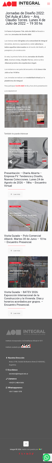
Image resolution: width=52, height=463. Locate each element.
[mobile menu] (48, 4)
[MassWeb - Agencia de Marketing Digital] (40, 449)
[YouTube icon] (25, 454)
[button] (46, 457)
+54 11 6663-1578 (15, 391)
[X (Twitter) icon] (22, 454)
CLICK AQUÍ (20, 86)
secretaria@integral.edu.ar (18, 374)
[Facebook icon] (19, 454)
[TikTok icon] (33, 454)
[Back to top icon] (26, 444)
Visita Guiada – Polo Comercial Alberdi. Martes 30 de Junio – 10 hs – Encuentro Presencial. (25, 239)
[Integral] (21, 4)
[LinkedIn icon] (27, 454)
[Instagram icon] (30, 454)
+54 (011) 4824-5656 (16, 383)
